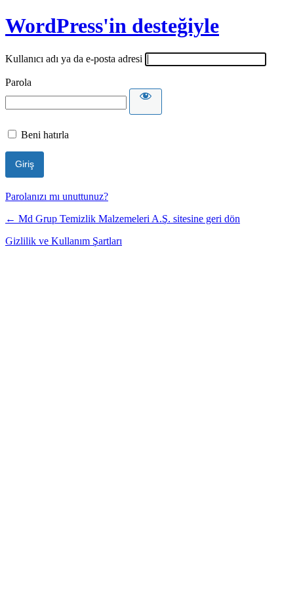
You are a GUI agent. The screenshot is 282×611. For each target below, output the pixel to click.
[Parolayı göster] (145, 102)
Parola (18, 82)
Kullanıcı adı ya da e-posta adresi (73, 58)
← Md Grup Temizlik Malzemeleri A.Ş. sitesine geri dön (122, 218)
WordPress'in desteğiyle (112, 25)
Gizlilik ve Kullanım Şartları (63, 240)
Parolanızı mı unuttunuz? (56, 196)
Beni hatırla (45, 134)
